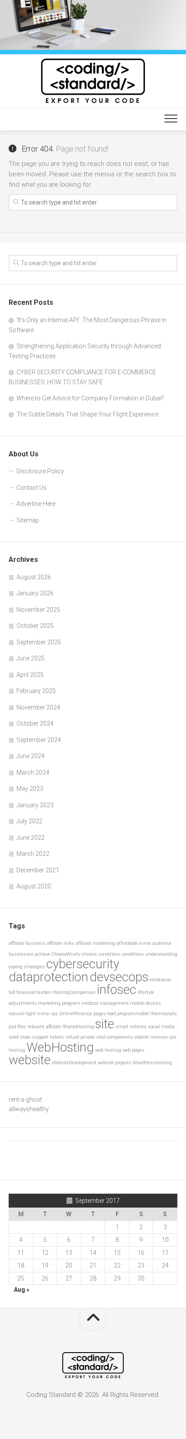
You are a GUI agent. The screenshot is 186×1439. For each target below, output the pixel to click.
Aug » (21, 1289)
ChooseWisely (65, 954)
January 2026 (35, 593)
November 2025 (38, 609)
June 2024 (30, 756)
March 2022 (32, 853)
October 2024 (35, 723)
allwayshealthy (29, 1109)
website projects (114, 1063)
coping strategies (27, 967)
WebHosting (60, 1047)
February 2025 (36, 690)
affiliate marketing (95, 943)
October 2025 (35, 625)
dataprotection (48, 977)
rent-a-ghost (25, 1099)
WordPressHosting (152, 1063)
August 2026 (33, 577)
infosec (116, 989)
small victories (131, 1027)
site (104, 1024)
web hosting (108, 1050)
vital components (114, 1037)
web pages (133, 1050)
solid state (20, 1037)
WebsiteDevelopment (74, 1063)
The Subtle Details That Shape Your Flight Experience (87, 414)
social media (161, 1027)
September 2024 (38, 739)
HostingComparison (74, 992)
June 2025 (30, 658)
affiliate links (60, 943)
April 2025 (30, 674)
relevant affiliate (44, 1027)
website (30, 1060)
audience (161, 943)
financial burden (33, 992)
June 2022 (30, 837)
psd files (17, 1027)
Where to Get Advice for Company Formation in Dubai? (90, 398)
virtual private (80, 1037)
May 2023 (29, 788)
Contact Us (31, 487)
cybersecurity (82, 964)
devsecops (119, 977)
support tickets (48, 1037)
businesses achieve (29, 954)
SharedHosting (78, 1027)
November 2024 (38, 707)
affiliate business (27, 943)
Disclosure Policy (40, 471)
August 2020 (33, 886)
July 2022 (29, 821)
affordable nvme (133, 943)
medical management (105, 1003)
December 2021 (37, 870)
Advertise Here (35, 503)
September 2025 (38, 642)
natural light (22, 1014)
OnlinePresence (75, 1014)
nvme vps (47, 1014)
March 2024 (32, 772)
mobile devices (145, 1003)
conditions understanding (149, 954)
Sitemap (27, 520)
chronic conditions (101, 954)
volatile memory (151, 1037)
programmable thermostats (147, 1014)
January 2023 (35, 805)
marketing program (59, 1003)
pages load (104, 1014)
